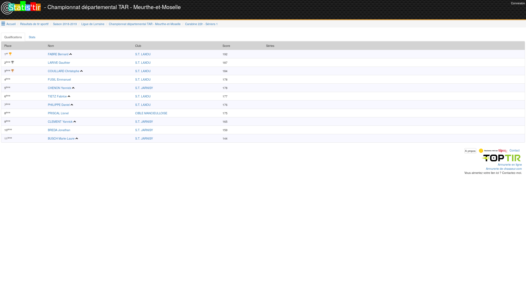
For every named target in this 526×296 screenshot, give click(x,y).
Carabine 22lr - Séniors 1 (201, 24)
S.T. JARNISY (144, 88)
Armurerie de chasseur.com (504, 168)
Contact (515, 150)
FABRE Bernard (58, 54)
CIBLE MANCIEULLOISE (151, 113)
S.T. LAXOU (143, 54)
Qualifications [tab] (13, 37)
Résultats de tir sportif (34, 24)
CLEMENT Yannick (60, 121)
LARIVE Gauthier (59, 62)
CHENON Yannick (59, 88)
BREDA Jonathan (59, 130)
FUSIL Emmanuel (59, 79)
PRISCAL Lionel (58, 113)
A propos (470, 151)
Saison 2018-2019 (65, 24)
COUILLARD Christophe (63, 71)
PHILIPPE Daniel (59, 105)
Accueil (11, 24)
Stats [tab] (32, 37)
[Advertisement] (435, 10)
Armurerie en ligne (510, 164)
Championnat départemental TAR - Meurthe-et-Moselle (145, 24)
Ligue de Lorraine (92, 24)
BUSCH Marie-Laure (61, 138)
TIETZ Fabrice (57, 96)
